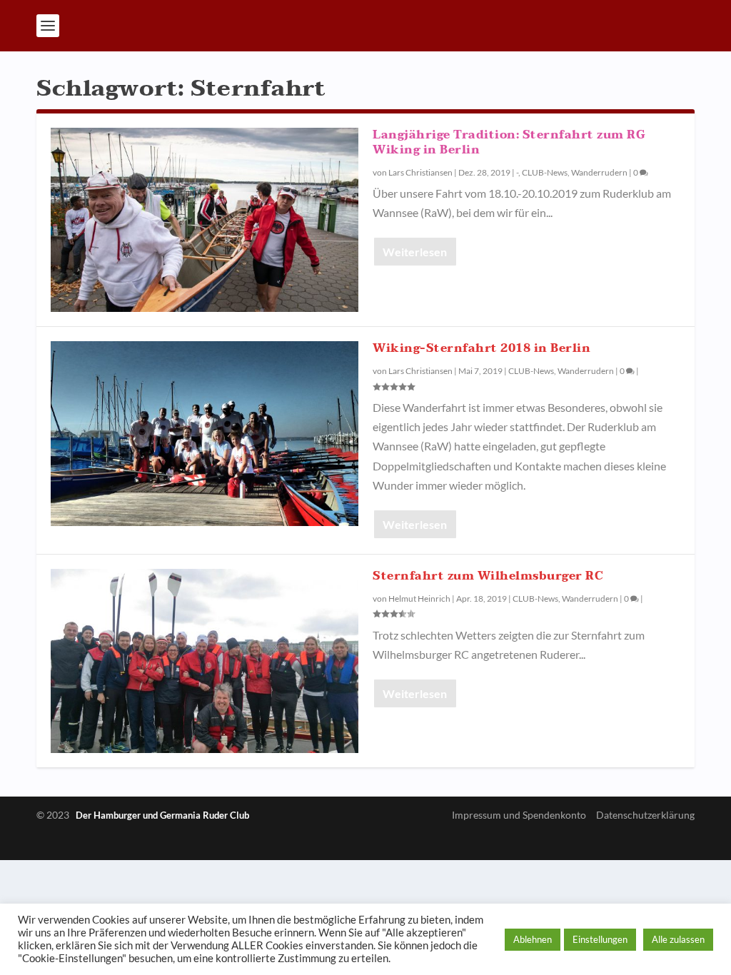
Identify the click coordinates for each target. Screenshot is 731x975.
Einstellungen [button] (600, 939)
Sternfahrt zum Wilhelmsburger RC (488, 576)
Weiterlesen (415, 251)
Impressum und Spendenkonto (519, 815)
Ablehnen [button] (532, 939)
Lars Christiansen (420, 172)
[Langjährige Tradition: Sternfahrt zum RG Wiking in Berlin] (204, 220)
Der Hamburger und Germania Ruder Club (162, 815)
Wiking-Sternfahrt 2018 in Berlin (481, 348)
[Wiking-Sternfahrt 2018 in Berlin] (204, 433)
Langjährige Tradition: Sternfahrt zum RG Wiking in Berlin (509, 142)
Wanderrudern (599, 172)
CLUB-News (545, 172)
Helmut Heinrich (419, 598)
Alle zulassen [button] (678, 939)
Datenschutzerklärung (645, 815)
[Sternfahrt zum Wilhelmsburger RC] (204, 661)
